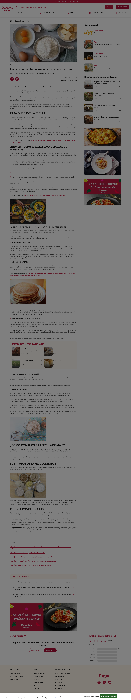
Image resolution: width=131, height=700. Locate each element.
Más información (52, 698)
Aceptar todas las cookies (108, 696)
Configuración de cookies (91, 696)
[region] (65, 696)
